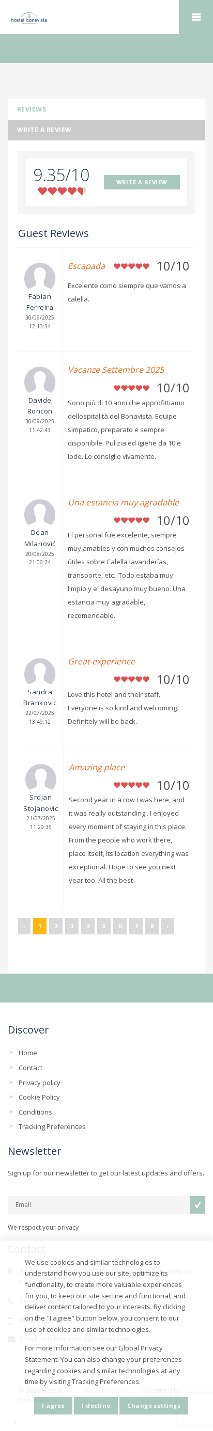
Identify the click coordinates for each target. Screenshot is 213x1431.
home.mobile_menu (196, 17)
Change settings (153, 1405)
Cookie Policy (39, 1097)
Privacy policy (39, 1082)
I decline (96, 1405)
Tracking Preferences (52, 1126)
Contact (30, 1067)
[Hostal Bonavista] (106, 17)
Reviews (31, 109)
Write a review (44, 129)
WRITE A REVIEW (142, 182)
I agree (53, 1405)
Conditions (35, 1112)
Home (28, 1052)
